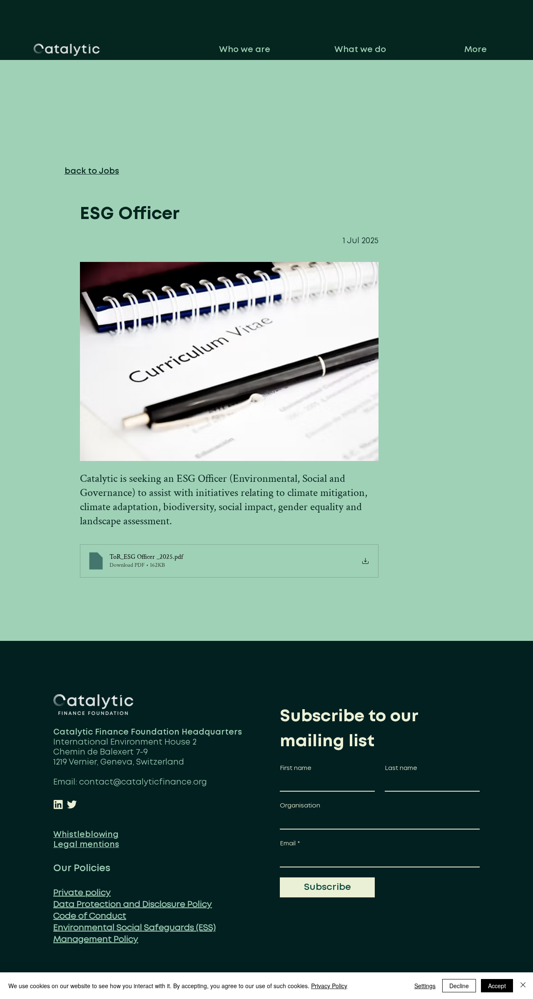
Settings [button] (425, 986)
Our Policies (81, 868)
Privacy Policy (329, 986)
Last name (401, 768)
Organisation (300, 806)
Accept (497, 986)
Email (290, 844)
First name (295, 768)
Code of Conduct (89, 916)
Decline (459, 986)
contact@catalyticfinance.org (143, 782)
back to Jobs (92, 171)
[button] (244, 50)
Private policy (82, 893)
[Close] (523, 985)
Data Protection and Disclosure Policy (132, 905)
